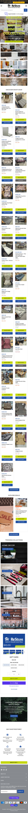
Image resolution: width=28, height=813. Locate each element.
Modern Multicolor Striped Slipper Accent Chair (20, 113)
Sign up (20, 791)
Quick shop (7, 119)
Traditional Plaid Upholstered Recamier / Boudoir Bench (20, 170)
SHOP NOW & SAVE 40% (19, 2)
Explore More (14, 534)
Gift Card (14, 657)
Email (22, 13)
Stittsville (3, 146)
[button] (6, 652)
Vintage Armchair (19, 451)
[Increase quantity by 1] (19, 674)
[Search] (25, 10)
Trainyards (3, 110)
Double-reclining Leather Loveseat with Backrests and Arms (7, 415)
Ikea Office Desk (18, 349)
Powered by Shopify (14, 810)
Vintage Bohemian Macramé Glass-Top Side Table (6, 108)
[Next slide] (24, 651)
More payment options (14, 686)
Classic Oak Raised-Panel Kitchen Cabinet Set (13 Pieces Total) (21, 512)
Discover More (14, 489)
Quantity (14, 671)
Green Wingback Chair (20, 420)
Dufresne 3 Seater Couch (7, 444)
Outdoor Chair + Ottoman (7, 260)
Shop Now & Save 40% (14, 37)
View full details (14, 689)
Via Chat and (18, 13)
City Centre (17, 421)
